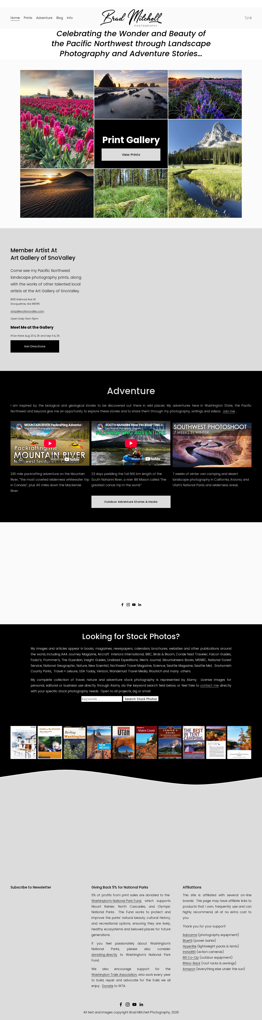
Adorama (190, 935)
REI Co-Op (191, 957)
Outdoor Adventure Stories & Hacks (131, 502)
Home (15, 18)
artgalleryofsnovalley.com (27, 311)
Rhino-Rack (191, 963)
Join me (229, 411)
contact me (209, 685)
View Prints (131, 154)
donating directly (104, 954)
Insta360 (189, 952)
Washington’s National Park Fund (116, 900)
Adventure (44, 18)
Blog (59, 18)
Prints (28, 18)
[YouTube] (134, 604)
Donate (107, 986)
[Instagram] (128, 604)
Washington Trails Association (114, 974)
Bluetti (187, 940)
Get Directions (34, 346)
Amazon (189, 969)
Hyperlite (189, 946)
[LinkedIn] (139, 604)
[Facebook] (122, 604)
